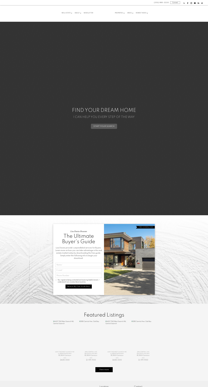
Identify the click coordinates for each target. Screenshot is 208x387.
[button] (184, 3)
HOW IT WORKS (104, 126)
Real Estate (66, 13)
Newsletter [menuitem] (88, 13)
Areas (129, 13)
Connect (175, 2)
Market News (141, 13)
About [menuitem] (77, 13)
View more (104, 370)
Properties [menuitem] (119, 13)
